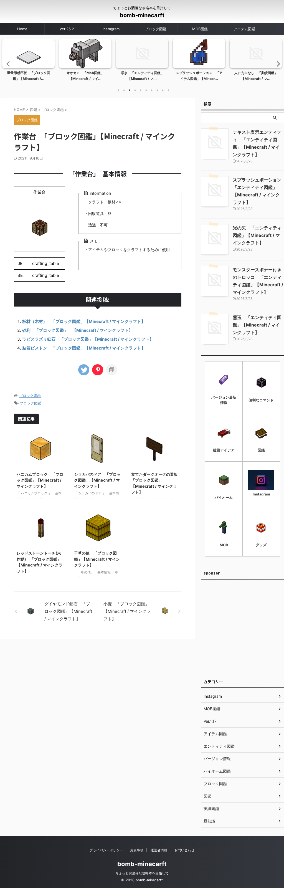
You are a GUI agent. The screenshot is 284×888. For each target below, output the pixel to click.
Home (22, 29)
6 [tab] (146, 90)
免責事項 (136, 850)
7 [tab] (151, 90)
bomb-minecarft (142, 15)
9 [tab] (163, 90)
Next (277, 64)
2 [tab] (124, 90)
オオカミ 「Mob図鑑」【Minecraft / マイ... (85, 76)
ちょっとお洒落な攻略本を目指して (142, 873)
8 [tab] (157, 90)
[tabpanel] (28, 61)
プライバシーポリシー (106, 850)
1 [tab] (118, 90)
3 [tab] (129, 90)
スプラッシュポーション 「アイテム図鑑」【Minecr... (199, 76)
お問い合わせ (184, 850)
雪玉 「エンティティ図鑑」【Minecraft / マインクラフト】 (257, 325)
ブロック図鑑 (155, 29)
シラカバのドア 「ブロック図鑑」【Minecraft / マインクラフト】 (97, 480)
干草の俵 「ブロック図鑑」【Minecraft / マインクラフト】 (97, 559)
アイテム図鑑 (244, 29)
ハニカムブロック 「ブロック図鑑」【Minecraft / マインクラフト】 (40, 480)
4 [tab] (135, 90)
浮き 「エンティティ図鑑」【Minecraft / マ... (142, 76)
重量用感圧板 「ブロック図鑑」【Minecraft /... (28, 76)
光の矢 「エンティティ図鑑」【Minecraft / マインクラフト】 (257, 235)
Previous (7, 64)
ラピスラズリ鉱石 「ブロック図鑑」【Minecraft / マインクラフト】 (88, 339)
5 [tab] (140, 90)
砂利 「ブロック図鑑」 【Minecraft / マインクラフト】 (77, 330)
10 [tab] (168, 90)
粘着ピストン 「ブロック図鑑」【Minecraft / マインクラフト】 (83, 348)
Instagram (111, 29)
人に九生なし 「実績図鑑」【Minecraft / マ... (256, 76)
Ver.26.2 (67, 29)
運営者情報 (159, 850)
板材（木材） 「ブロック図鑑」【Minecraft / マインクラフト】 (83, 321)
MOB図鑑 (200, 29)
